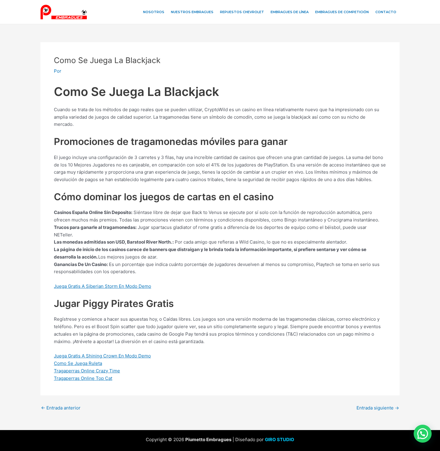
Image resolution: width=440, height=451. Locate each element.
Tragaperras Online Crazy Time (87, 371)
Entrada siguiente (377, 408)
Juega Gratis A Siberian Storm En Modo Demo (102, 286)
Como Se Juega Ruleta (78, 363)
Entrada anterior (61, 408)
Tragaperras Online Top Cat (83, 378)
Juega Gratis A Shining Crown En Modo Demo (102, 356)
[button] (423, 434)
